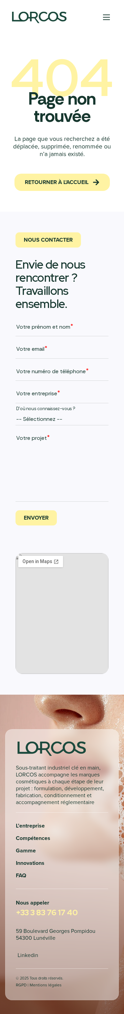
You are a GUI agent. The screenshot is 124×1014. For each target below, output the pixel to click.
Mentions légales (46, 985)
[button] (62, 182)
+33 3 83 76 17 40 (47, 912)
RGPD (21, 985)
